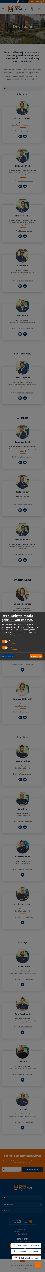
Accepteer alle (36, 656)
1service (13, 643)
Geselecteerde (8, 656)
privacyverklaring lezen (10, 635)
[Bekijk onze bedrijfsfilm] (38, 1265)
